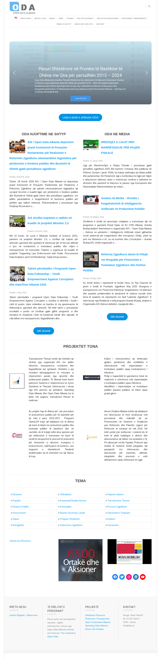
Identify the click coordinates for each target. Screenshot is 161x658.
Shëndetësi (65, 494)
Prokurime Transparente (97, 618)
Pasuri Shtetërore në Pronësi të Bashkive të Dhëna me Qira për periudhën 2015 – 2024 (81, 72)
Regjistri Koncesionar (107, 18)
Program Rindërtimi (70, 519)
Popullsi (17, 500)
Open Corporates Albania (97, 622)
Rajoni (16, 519)
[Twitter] (122, 577)
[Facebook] (115, 577)
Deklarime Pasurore (95, 615)
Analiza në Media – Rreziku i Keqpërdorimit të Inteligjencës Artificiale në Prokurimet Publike (123, 203)
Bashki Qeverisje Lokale (72, 512)
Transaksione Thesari (118, 500)
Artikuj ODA (40, 18)
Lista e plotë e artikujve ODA (80, 117)
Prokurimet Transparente (134, 18)
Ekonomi (17, 494)
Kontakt (100, 24)
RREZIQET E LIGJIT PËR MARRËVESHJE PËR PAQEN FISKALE (120, 147)
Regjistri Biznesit (85, 18)
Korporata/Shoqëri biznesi (73, 500)
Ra (108, 494)
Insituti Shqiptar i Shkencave (23, 615)
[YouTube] (143, 577)
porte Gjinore (117, 494)
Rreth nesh (26, 18)
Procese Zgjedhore (117, 506)
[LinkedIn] (136, 577)
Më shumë (43, 330)
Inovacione (113, 525)
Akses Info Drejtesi (84, 24)
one (24, 512)
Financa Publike (21, 506)
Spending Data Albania (96, 625)
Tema (60, 18)
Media (52, 18)
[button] (14, 72)
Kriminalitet (65, 506)
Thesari (69, 18)
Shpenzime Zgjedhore (71, 525)
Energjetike (18, 525)
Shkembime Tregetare (118, 512)
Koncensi (17, 512)
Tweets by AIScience (20, 540)
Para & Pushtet (64, 24)
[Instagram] (129, 577)
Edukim (111, 519)
